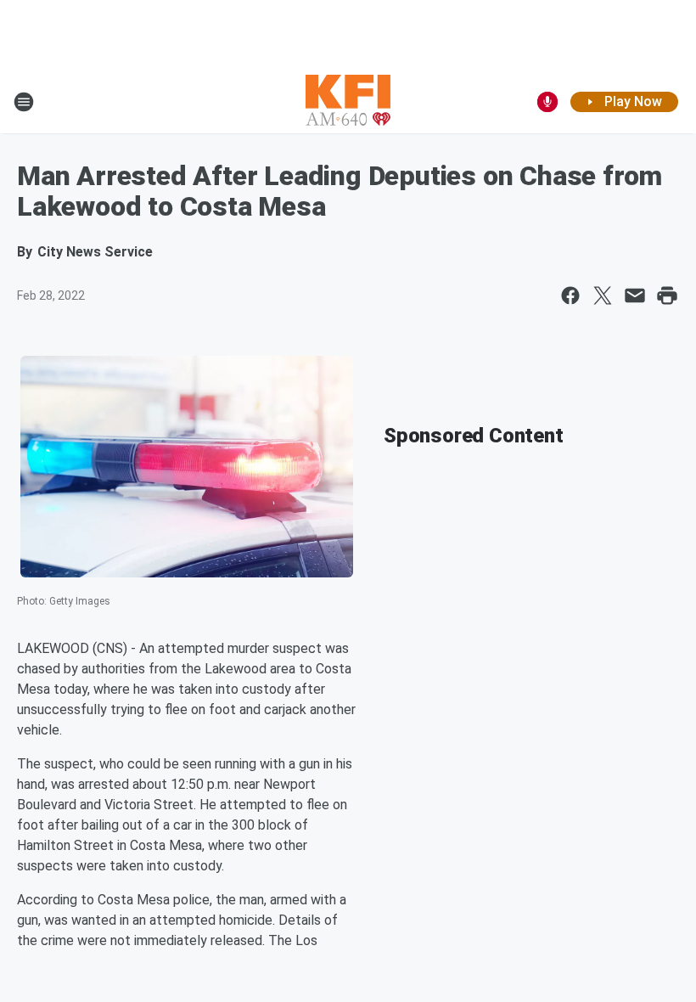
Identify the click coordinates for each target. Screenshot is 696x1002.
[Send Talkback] (547, 102)
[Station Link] (348, 102)
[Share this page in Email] (635, 295)
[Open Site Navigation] (24, 102)
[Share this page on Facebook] (570, 295)
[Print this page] (667, 295)
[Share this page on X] (603, 295)
